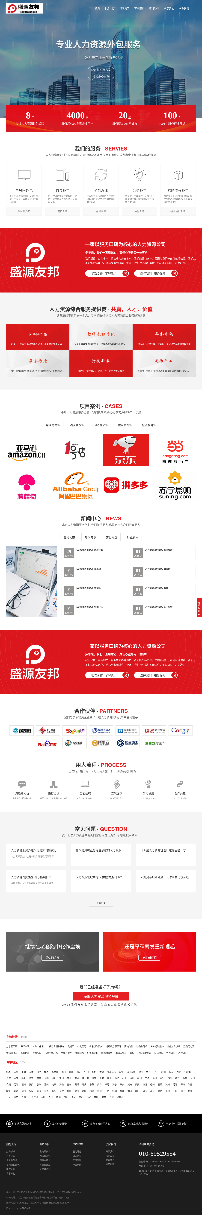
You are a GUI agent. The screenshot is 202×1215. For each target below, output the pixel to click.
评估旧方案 (52, 958)
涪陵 (8, 1096)
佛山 (130, 1090)
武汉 (39, 1090)
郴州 (99, 1090)
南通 (76, 1078)
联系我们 (184, 8)
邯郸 (71, 1071)
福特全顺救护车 (56, 1046)
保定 (79, 1071)
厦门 (31, 1084)
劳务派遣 (10, 1151)
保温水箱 (25, 1046)
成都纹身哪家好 (113, 1046)
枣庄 (84, 1084)
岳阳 (84, 1090)
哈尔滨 (187, 1071)
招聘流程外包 (13, 1164)
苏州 (69, 1078)
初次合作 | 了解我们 (103, 273)
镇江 (117, 1078)
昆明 (81, 1096)
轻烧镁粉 (79, 1052)
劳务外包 (10, 1155)
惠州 (160, 1090)
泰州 (124, 1078)
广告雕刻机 (92, 1052)
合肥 (8, 1084)
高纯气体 (128, 1046)
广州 (107, 1090)
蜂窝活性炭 (106, 1052)
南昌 (54, 1084)
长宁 (31, 1078)
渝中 (16, 1096)
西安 (178, 1071)
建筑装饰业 (125, 425)
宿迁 (132, 1078)
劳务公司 (170, 1052)
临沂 (145, 1084)
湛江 (145, 1090)
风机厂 (71, 1046)
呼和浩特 (111, 1071)
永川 (51, 1096)
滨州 (167, 1084)
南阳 (23, 1090)
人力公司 (182, 1052)
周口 (31, 1090)
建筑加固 (37, 1052)
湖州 (170, 1078)
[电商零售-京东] (126, 450)
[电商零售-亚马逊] (26, 450)
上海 (23, 1071)
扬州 (109, 1078)
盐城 (101, 1078)
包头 (121, 1071)
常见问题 (111, 537)
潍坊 (107, 1084)
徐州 (54, 1078)
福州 (23, 1084)
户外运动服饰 (157, 1046)
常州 (61, 1078)
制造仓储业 (101, 425)
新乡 (8, 1090)
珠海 (122, 1090)
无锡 (46, 1078)
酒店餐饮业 (77, 425)
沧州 (86, 1071)
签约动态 (69, 537)
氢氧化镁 (25, 1052)
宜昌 (46, 1090)
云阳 (43, 1096)
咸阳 (96, 1096)
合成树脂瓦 (11, 1052)
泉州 (39, 1084)
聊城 (160, 1084)
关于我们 (169, 8)
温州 (154, 1078)
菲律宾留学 (66, 1052)
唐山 (64, 1071)
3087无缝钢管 (144, 1052)
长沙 (61, 1090)
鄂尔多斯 (131, 1071)
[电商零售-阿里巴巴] (76, 485)
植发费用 (81, 1046)
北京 (8, 1071)
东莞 (167, 1090)
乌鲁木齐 (121, 1096)
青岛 (69, 1084)
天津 (31, 1071)
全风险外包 (11, 1160)
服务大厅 (110, 8)
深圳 (114, 1090)
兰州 (111, 1096)
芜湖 (16, 1084)
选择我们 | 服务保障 (152, 273)
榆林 (104, 1096)
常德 (92, 1090)
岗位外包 (10, 1168)
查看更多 (101, 902)
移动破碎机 (141, 1046)
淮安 (94, 1078)
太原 (101, 1071)
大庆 (8, 1078)
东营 (92, 1084)
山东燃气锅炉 (96, 1046)
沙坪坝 (34, 1096)
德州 (152, 1084)
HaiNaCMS (24, 1208)
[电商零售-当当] (175, 450)
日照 (137, 1084)
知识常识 (90, 537)
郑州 (183, 1084)
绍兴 (177, 1078)
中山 (156, 1071)
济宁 (114, 1084)
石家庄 (55, 1071)
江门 (137, 1090)
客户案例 (139, 8)
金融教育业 (149, 425)
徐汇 (23, 1078)
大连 (148, 1071)
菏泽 (175, 1084)
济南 (61, 1084)
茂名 (152, 1090)
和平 (39, 1071)
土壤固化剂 (121, 1052)
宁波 (147, 1078)
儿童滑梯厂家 (51, 1052)
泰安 (122, 1084)
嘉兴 (162, 1078)
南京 (39, 1078)
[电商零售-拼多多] (126, 485)
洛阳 (190, 1084)
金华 (185, 1078)
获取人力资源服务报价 (101, 996)
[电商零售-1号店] (76, 450)
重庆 (16, 1071)
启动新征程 (150, 958)
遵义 (73, 1096)
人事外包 (10, 1173)
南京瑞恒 (158, 1052)
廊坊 (94, 1071)
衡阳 (76, 1090)
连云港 (85, 1078)
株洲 (69, 1090)
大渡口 (24, 1096)
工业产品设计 (39, 1046)
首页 (97, 8)
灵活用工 (124, 8)
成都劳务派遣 (173, 1046)
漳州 (46, 1084)
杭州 (139, 1078)
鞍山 (163, 1071)
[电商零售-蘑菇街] (26, 485)
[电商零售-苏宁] (175, 485)
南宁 (183, 1090)
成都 (58, 1096)
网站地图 (110, 1163)
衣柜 (132, 1052)
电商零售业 (53, 425)
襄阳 (54, 1090)
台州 (192, 1078)
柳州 (190, 1090)
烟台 (99, 1084)
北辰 (46, 1071)
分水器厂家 (11, 1046)
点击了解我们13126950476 (101, 73)
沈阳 (141, 1071)
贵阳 (66, 1096)
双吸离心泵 (188, 1046)
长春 (171, 1071)
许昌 (16, 1090)
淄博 (76, 1084)
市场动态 (154, 8)
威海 (130, 1084)
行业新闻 (132, 537)
